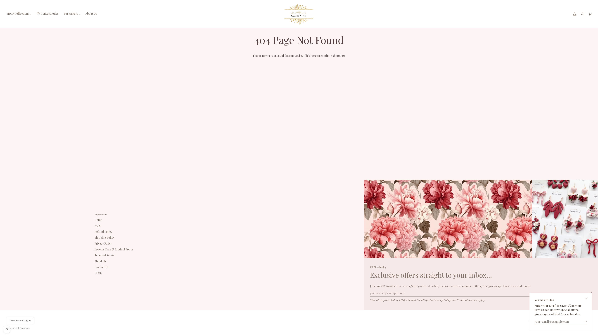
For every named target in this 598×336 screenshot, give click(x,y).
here (314, 56)
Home (98, 220)
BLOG (98, 273)
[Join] (584, 321)
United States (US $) (18, 320)
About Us (100, 261)
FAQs (98, 226)
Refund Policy (103, 231)
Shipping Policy (104, 237)
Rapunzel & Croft (16, 328)
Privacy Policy (442, 300)
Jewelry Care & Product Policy (114, 249)
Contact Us (102, 267)
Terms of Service (467, 300)
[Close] (587, 297)
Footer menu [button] (101, 214)
